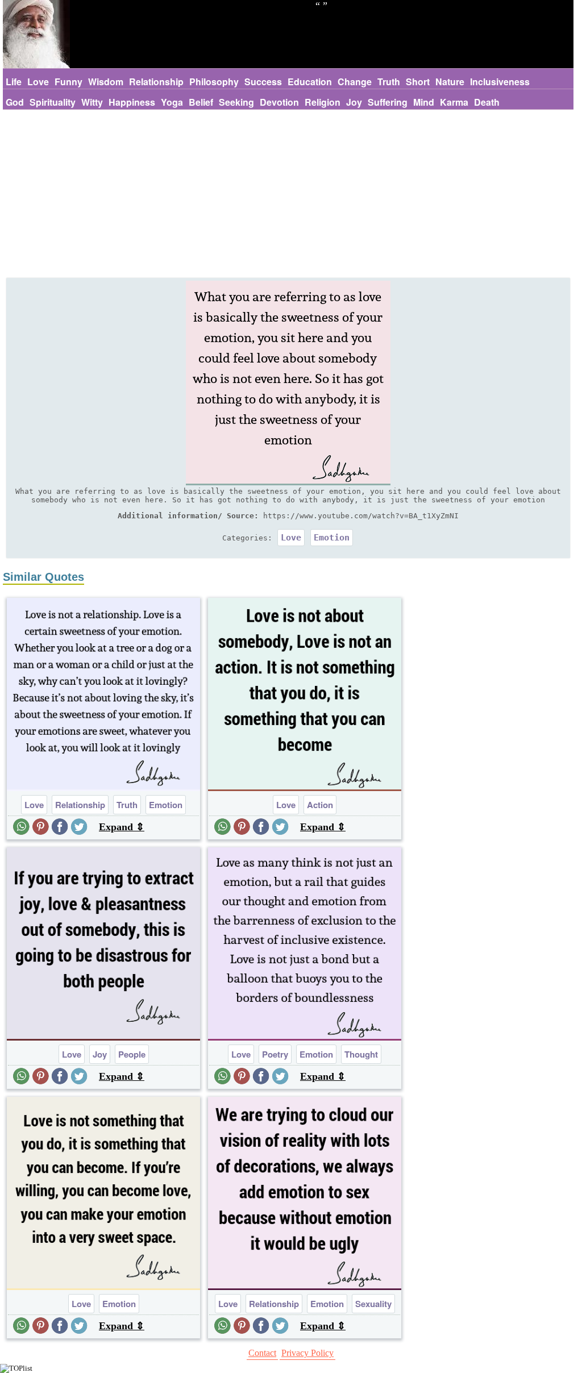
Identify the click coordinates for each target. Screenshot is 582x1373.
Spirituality (53, 102)
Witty (92, 102)
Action (320, 804)
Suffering (388, 102)
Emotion (332, 537)
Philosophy (214, 81)
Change (355, 81)
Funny (68, 81)
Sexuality (373, 1303)
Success (263, 81)
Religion (322, 102)
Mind (423, 102)
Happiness (132, 102)
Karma (454, 102)
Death (487, 102)
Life (14, 81)
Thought (361, 1054)
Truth (388, 81)
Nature (449, 81)
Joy (354, 102)
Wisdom (105, 81)
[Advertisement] (288, 194)
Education (310, 81)
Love (38, 81)
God (15, 102)
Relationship (156, 81)
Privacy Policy (307, 1353)
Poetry (275, 1054)
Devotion (279, 102)
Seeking (236, 102)
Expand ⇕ (121, 827)
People (132, 1054)
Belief (201, 102)
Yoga (172, 102)
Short (418, 81)
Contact (262, 1353)
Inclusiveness (500, 81)
